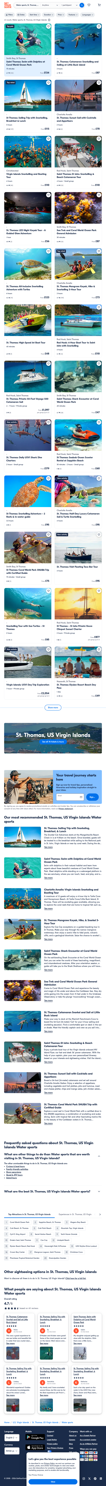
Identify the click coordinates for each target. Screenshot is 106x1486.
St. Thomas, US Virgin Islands (45, 1422)
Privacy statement (66, 809)
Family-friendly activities (17, 1169)
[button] (27, 50)
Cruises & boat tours (15, 1166)
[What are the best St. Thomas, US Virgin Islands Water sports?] (99, 1191)
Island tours (11, 1178)
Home (6, 1422)
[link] (27, 50)
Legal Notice (52, 1440)
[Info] (49, 20)
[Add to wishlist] (48, 26)
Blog (71, 1444)
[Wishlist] (89, 5)
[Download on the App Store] (35, 1447)
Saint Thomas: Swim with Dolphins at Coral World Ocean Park (85, 1320)
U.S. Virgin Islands (21, 1422)
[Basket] (99, 5)
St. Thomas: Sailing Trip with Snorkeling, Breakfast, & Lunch (52, 1320)
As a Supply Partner (88, 1435)
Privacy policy (52, 1444)
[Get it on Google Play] (35, 1437)
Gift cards (73, 1452)
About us (72, 1435)
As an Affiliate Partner (89, 1444)
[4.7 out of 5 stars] (12, 1308)
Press (71, 1448)
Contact (50, 1435)
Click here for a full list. (75, 1278)
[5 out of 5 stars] (19, 1326)
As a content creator (88, 1440)
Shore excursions (13, 1172)
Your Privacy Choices (55, 1448)
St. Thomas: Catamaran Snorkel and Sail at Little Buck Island (17, 1320)
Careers (72, 1440)
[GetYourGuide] (7, 5)
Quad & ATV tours (14, 1175)
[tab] (29, 1214)
